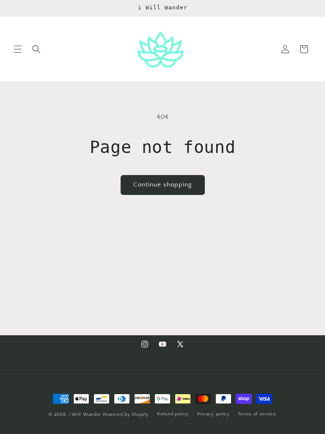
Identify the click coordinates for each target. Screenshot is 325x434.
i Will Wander (85, 414)
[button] (17, 49)
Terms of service (257, 414)
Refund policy (173, 414)
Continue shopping (162, 184)
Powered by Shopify (126, 414)
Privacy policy (213, 414)
